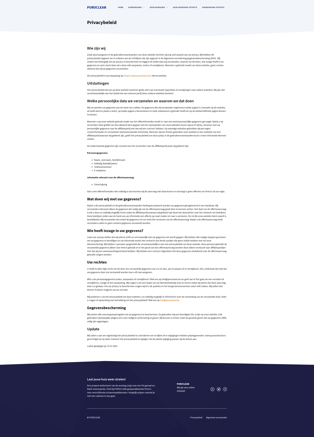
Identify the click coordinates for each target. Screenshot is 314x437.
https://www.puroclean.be (137, 75)
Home (120, 7)
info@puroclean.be (169, 300)
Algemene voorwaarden (216, 417)
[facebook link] (225, 389)
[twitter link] (219, 389)
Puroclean (96, 7)
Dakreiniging (135, 7)
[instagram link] (212, 389)
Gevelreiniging (157, 7)
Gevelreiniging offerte (185, 7)
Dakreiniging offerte (213, 7)
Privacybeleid (196, 417)
